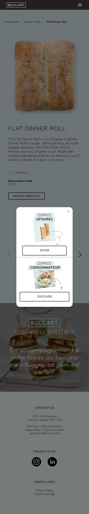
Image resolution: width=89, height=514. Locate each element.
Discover (44, 296)
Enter (44, 250)
